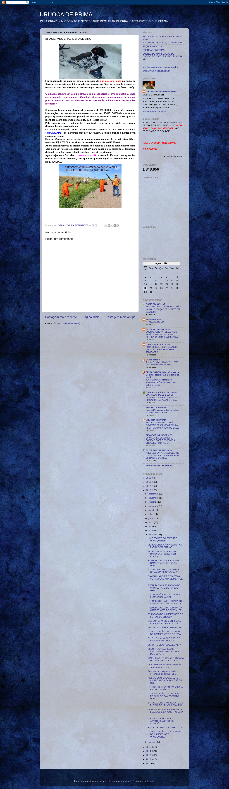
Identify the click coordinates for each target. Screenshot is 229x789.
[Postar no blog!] (108, 225)
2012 (149, 759)
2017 (149, 486)
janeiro (152, 742)
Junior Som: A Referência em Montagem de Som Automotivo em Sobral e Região (161, 382)
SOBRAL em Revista (156, 407)
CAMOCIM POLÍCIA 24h (158, 344)
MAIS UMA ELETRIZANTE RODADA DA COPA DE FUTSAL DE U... (166, 659)
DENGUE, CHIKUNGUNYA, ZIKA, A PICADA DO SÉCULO (165, 688)
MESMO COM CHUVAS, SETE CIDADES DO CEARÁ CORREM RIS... (165, 680)
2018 (149, 482)
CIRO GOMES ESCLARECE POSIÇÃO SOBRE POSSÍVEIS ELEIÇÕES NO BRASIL (160, 440)
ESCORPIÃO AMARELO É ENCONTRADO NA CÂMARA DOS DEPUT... (163, 651)
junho (151, 518)
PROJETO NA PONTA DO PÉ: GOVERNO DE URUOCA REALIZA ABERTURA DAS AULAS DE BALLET (163, 425)
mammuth (126, 781)
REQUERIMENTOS (152, 46)
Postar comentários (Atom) (67, 323)
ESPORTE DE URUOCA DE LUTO (165, 727)
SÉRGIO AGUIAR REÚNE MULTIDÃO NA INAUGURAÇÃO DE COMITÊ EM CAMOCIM (163, 309)
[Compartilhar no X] (111, 225)
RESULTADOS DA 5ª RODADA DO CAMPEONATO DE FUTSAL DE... (165, 609)
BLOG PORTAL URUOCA (159, 450)
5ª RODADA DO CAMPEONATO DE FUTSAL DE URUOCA (165, 615)
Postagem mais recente (61, 317)
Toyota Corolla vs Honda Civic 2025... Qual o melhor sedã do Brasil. (163, 363)
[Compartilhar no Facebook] (114, 225)
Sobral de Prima (154, 319)
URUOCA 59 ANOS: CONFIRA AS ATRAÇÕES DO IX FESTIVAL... (164, 622)
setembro (153, 506)
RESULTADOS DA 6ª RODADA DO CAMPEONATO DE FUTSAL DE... (165, 602)
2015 (149, 747)
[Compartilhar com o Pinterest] (117, 225)
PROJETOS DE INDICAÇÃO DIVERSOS (162, 43)
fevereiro (153, 535)
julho (151, 514)
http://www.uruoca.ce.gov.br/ (156, 71)
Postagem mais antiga (121, 317)
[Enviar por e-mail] (105, 225)
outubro (152, 502)
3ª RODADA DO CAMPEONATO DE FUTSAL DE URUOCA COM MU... (166, 704)
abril (150, 526)
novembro (153, 498)
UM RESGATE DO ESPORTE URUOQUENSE (162, 539)
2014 (149, 751)
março (151, 530)
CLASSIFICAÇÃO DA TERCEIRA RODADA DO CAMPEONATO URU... (164, 696)
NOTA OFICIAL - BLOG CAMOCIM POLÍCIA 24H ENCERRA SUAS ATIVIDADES (162, 349)
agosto (152, 510)
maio (151, 522)
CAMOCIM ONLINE (155, 304)
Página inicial (91, 317)
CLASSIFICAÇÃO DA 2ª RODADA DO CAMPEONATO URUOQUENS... (164, 734)
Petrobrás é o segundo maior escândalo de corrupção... (162, 672)
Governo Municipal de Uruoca (162, 392)
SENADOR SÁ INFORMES (159, 435)
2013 (149, 755)
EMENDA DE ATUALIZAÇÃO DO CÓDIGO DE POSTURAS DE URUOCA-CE (162, 56)
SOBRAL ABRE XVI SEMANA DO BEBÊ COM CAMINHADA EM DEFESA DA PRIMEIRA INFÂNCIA (162, 334)
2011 (148, 763)
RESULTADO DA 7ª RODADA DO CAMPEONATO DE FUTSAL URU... (164, 588)
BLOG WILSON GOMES (158, 329)
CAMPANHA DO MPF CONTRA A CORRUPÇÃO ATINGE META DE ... (165, 578)
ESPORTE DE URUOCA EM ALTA (164, 645)
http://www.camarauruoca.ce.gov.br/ (160, 67)
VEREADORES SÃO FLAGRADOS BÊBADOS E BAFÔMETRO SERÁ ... (165, 712)
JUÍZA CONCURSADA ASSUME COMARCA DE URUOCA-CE (163, 571)
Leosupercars (153, 360)
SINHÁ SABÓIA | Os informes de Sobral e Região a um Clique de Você (162, 374)
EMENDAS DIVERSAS (154, 50)
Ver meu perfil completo (154, 111)
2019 (149, 478)
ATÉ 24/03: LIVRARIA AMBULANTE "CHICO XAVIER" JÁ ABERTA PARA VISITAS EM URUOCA (162, 455)
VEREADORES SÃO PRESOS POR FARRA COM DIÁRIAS (165, 546)
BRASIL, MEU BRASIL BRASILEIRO (165, 627)
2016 (149, 490)
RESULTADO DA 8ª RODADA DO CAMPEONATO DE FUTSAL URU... (164, 563)
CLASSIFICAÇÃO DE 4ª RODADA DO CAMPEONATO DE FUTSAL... (166, 633)
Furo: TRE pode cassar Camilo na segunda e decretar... (164, 666)
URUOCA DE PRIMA (66, 14)
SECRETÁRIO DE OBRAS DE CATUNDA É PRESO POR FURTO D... (162, 554)
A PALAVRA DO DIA (155, 322)
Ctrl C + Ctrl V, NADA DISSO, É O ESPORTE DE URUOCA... (164, 639)
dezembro (153, 494)
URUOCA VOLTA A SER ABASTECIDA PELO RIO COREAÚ (161, 721)
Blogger (151, 781)
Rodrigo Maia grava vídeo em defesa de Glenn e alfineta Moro (162, 411)
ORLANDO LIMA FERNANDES (161, 92)
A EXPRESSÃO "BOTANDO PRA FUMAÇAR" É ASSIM (164, 595)
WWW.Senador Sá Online (159, 465)
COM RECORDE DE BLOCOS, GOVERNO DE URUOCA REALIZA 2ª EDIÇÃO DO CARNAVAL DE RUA (163, 397)
